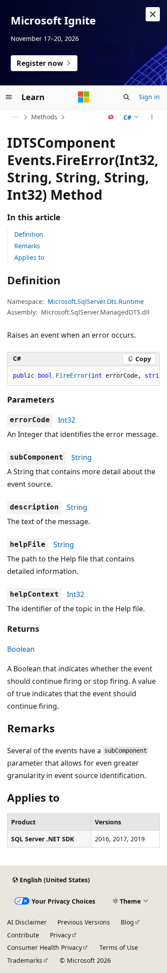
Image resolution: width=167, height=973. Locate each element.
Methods (44, 117)
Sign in (149, 97)
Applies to (29, 257)
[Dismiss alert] (153, 14)
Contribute (23, 935)
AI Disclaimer (27, 922)
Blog (127, 922)
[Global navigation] (9, 97)
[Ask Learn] (111, 117)
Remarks (27, 246)
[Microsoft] (84, 97)
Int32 (66, 420)
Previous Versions (83, 922)
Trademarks (24, 960)
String (81, 457)
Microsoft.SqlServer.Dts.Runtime (96, 301)
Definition (28, 234)
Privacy (60, 935)
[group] (83, 376)
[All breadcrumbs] (15, 117)
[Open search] (126, 97)
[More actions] (152, 117)
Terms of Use (118, 947)
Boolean (21, 649)
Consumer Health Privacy (44, 947)
